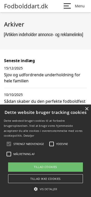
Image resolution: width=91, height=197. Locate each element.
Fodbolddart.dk (26, 6)
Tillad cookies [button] (45, 167)
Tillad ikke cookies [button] (45, 179)
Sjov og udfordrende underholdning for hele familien (42, 78)
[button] (45, 188)
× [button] (86, 109)
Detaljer (29, 135)
